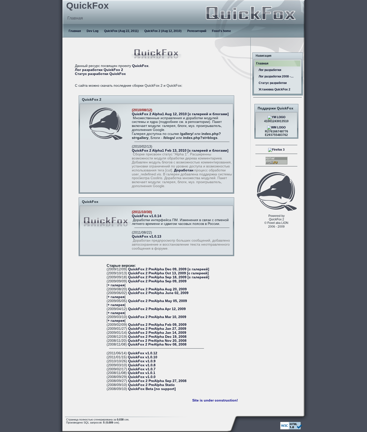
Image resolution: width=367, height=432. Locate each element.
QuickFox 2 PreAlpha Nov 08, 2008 (157, 344)
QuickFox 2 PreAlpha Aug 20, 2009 (157, 289)
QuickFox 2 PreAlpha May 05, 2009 (157, 301)
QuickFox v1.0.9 (142, 361)
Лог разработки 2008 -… (276, 76)
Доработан (183, 170)
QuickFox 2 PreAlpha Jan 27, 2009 (157, 329)
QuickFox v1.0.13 (146, 236)
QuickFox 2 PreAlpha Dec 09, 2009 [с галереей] (168, 269)
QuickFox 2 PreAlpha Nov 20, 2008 (157, 341)
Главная (75, 31)
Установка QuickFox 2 (274, 89)
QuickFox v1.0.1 (141, 373)
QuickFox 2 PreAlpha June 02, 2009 (158, 293)
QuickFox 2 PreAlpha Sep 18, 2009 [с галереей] (168, 277)
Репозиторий (196, 31)
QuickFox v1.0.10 (142, 357)
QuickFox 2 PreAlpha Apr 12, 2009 (157, 309)
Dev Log (92, 31)
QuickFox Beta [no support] (152, 389)
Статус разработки (273, 83)
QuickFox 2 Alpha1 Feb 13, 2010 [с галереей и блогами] (180, 150)
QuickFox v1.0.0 (142, 377)
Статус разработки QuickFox (100, 74)
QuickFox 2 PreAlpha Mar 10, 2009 (157, 317)
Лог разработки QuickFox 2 (99, 70)
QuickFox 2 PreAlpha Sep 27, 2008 (157, 381)
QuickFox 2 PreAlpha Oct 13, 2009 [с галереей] (168, 273)
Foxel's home (221, 31)
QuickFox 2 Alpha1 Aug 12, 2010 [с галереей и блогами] (180, 114)
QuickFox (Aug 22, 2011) (121, 31)
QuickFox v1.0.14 (146, 216)
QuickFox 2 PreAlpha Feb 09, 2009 (157, 325)
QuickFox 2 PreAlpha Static (151, 385)
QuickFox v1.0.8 (142, 365)
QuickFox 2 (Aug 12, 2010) (163, 31)
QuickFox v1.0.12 (142, 353)
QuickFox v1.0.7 (142, 369)
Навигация (263, 55)
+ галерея (116, 285)
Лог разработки (270, 70)
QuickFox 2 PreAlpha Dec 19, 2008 (157, 337)
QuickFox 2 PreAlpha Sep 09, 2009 (157, 281)
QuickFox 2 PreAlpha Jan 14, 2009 (157, 333)
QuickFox (140, 66)
